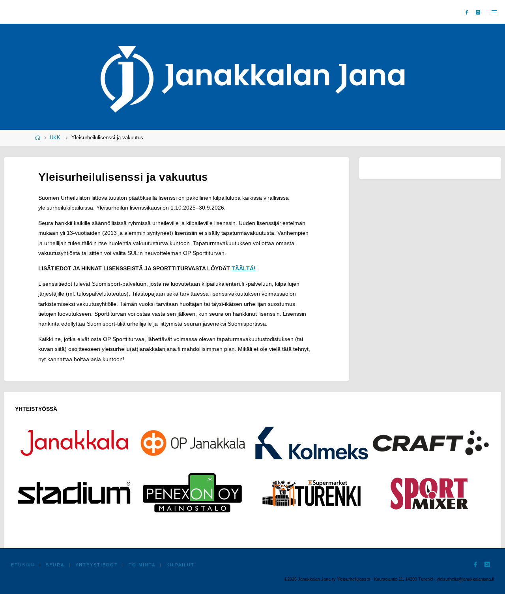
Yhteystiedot (96, 564)
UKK (55, 138)
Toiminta (142, 564)
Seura (55, 564)
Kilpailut (180, 564)
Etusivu (23, 564)
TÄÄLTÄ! (244, 268)
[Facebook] (467, 12)
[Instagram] (478, 12)
